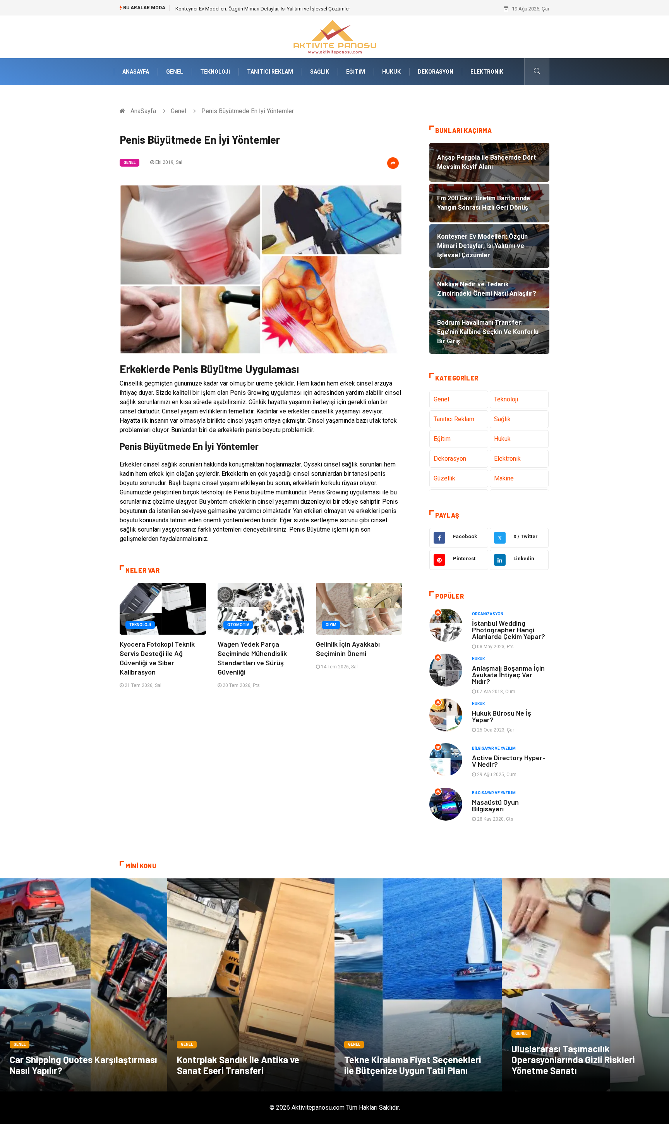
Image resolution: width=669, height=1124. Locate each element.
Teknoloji (215, 72)
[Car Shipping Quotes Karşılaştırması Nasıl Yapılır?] (83, 984)
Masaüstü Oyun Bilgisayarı (495, 805)
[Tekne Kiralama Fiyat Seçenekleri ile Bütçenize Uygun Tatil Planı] (418, 984)
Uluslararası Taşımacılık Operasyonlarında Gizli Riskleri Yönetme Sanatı (573, 1059)
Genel (174, 72)
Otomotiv (238, 625)
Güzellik (444, 478)
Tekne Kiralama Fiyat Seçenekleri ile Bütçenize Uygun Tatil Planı (412, 1065)
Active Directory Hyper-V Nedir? (508, 760)
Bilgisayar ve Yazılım (494, 748)
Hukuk (391, 72)
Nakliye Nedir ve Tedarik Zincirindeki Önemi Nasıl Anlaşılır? (240, 9)
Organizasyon (487, 614)
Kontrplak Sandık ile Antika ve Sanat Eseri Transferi (238, 1065)
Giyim (331, 625)
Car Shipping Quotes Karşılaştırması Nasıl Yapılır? (83, 1065)
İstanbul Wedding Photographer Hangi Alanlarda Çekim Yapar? (508, 629)
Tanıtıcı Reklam (270, 72)
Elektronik (486, 72)
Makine (504, 478)
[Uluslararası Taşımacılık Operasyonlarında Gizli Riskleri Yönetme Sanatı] (585, 984)
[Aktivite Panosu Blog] (334, 36)
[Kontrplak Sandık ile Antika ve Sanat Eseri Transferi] (250, 984)
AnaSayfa (135, 72)
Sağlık (319, 72)
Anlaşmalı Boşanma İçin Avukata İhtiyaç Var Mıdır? (508, 674)
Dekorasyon (435, 72)
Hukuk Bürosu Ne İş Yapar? (501, 716)
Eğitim (355, 72)
